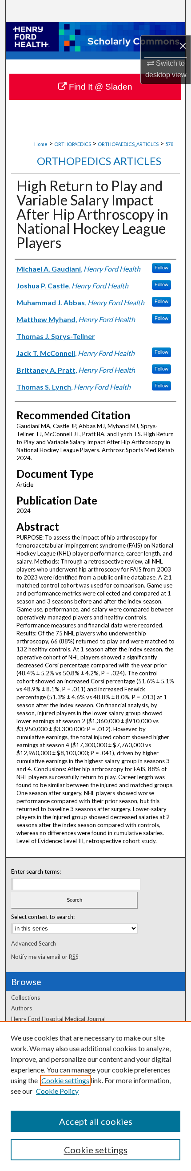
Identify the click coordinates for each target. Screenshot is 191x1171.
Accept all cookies (95, 1121)
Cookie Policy (57, 1091)
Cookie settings (65, 1080)
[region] (95, 1096)
